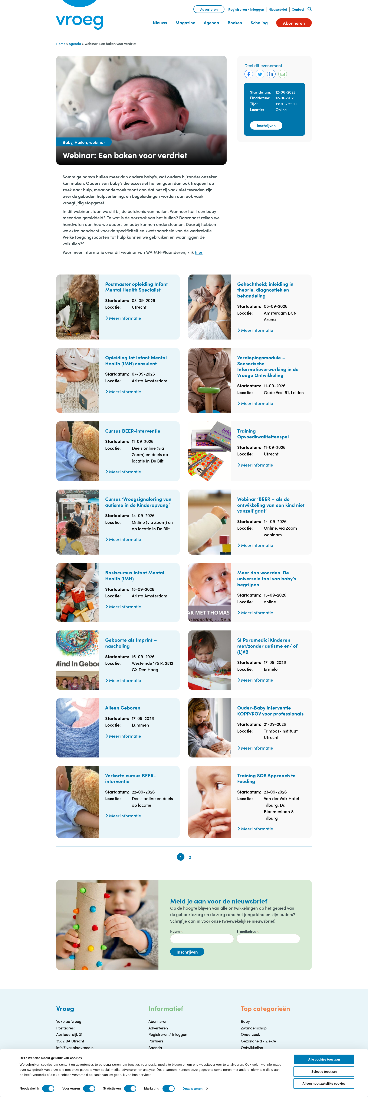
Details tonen (192, 1088)
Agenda (211, 22)
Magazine (185, 22)
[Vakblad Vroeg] (79, 15)
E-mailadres (247, 931)
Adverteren (209, 9)
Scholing (259, 22)
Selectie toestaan (324, 1071)
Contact (298, 9)
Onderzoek (250, 1034)
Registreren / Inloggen (246, 9)
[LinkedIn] (271, 74)
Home (60, 43)
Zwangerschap (254, 1028)
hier (199, 252)
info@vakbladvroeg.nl (75, 1047)
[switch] (89, 1088)
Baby (245, 1021)
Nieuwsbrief (278, 9)
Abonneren (294, 23)
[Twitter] (260, 74)
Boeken (235, 22)
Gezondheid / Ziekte (258, 1041)
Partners (155, 1041)
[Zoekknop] (310, 9)
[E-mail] (282, 74)
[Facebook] (248, 74)
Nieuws (160, 22)
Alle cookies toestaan (324, 1059)
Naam (176, 931)
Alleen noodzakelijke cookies (323, 1083)
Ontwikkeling (252, 1047)
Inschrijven (266, 125)
